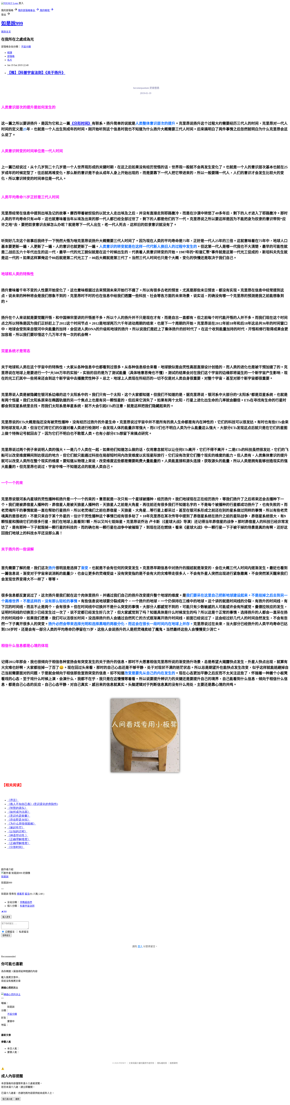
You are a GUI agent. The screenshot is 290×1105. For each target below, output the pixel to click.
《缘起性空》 (15, 827)
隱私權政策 (162, 1063)
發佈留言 (6, 935)
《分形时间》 (15, 847)
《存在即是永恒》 (18, 819)
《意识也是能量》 (18, 815)
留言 (27, 894)
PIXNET (122, 1063)
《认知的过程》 (17, 831)
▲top (4, 911)
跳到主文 (6, 31)
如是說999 (12, 23)
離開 (17, 1099)
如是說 (4, 876)
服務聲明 (174, 1063)
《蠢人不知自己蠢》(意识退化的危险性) (32, 804)
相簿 (9, 52)
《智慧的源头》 (17, 807)
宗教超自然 (26, 902)
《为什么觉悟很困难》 (21, 823)
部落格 (10, 56)
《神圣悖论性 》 (17, 835)
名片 (9, 60)
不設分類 (26, 46)
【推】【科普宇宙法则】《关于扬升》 (36, 73)
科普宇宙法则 (27, 906)
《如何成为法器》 (18, 811)
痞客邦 (20, 894)
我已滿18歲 (7, 1099)
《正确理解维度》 (18, 839)
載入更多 (6, 917)
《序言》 (13, 800)
